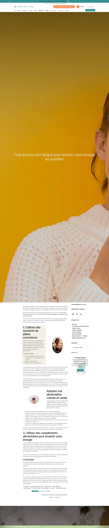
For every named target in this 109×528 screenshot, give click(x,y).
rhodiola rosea (39, 449)
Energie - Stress (47, 486)
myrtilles (56, 411)
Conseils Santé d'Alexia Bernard (36, 486)
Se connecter (91, 6)
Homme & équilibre (36, 488)
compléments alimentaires (60, 318)
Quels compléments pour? (61, 488)
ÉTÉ (68, 1)
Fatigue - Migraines (56, 486)
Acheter (80, 370)
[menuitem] (18, 10)
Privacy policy (42, 526)
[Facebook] (73, 314)
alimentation (52, 401)
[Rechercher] (73, 6)
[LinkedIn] (81, 314)
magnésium (48, 444)
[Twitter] (77, 314)
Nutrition (52, 488)
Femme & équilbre (27, 488)
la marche (44, 370)
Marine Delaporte (45, 488)
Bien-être (26, 486)
